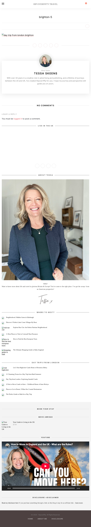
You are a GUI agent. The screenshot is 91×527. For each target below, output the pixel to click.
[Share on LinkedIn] (51, 45)
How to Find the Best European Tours (25, 339)
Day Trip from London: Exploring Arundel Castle (22, 379)
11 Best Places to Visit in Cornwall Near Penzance (22, 334)
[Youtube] (49, 88)
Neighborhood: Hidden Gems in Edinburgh (20, 317)
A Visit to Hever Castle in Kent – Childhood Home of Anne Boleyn (27, 384)
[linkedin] (49, 523)
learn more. (79, 503)
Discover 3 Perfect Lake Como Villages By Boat (21, 322)
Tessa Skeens (45, 73)
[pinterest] (41, 523)
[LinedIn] (53, 88)
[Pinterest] (45, 88)
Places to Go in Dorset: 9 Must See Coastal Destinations (24, 389)
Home (30, 519)
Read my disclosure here (10, 503)
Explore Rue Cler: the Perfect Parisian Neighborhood (30, 327)
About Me (42, 519)
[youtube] (45, 523)
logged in (18, 119)
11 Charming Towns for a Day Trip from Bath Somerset (23, 374)
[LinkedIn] (54, 166)
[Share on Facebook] (34, 45)
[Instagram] (42, 88)
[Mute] (82, 488)
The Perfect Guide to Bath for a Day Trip (19, 394)
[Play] (5, 488)
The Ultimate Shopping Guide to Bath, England (28, 350)
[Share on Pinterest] (45, 45)
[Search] (88, 4)
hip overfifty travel (45, 4)
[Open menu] (3, 3)
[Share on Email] (56, 45)
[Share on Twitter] (40, 45)
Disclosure (57, 519)
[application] (45, 466)
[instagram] (37, 523)
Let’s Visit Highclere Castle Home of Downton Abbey (30, 367)
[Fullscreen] (86, 488)
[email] (53, 523)
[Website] (38, 88)
